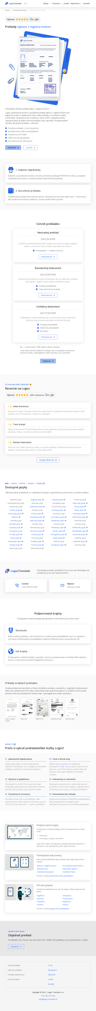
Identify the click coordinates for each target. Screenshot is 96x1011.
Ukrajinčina (67, 895)
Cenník (66, 3)
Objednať (12, 147)
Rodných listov (42, 869)
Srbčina (65, 904)
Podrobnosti (46, 256)
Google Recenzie (46, 460)
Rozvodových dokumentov (73, 866)
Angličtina (40, 895)
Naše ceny (64, 766)
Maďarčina (67, 901)
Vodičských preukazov (45, 872)
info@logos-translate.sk (48, 999)
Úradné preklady (14, 965)
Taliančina (41, 901)
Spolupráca (52, 970)
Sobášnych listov (69, 872)
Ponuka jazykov (14, 979)
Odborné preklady (14, 970)
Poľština (40, 904)
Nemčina (40, 899)
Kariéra (51, 975)
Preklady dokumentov (20, 10)
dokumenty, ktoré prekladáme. (61, 876)
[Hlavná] (13, 3)
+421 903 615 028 (48, 996)
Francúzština (67, 899)
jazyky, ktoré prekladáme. (59, 908)
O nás (50, 965)
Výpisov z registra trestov (46, 866)
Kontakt (51, 984)
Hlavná (7, 10)
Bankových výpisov (70, 869)
